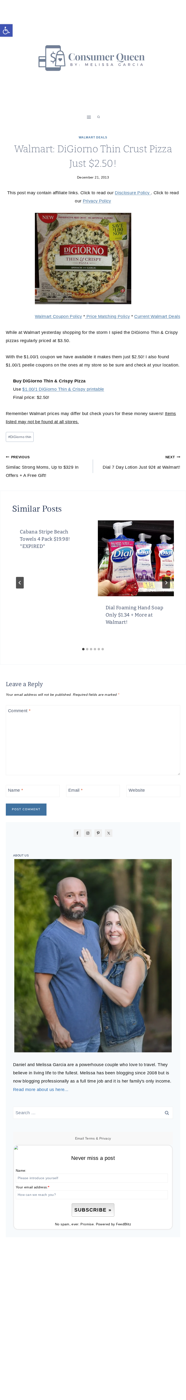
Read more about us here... (40, 1089)
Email (75, 790)
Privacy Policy (97, 201)
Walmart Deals (93, 137)
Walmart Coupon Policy (58, 316)
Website (137, 790)
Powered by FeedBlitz (113, 1224)
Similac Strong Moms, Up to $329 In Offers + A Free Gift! (42, 466)
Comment (19, 710)
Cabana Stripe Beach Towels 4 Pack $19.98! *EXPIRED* (45, 539)
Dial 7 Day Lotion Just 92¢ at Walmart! (141, 462)
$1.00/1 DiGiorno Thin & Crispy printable (63, 389)
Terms (90, 1138)
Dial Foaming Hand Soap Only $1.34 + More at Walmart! (134, 615)
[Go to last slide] (20, 583)
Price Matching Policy (107, 316)
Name (15, 790)
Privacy (105, 1138)
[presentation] (136, 558)
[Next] (166, 583)
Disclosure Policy (133, 192)
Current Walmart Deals (157, 316)
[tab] (83, 649)
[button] (6, 30)
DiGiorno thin (19, 437)
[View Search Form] (98, 117)
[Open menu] (89, 117)
